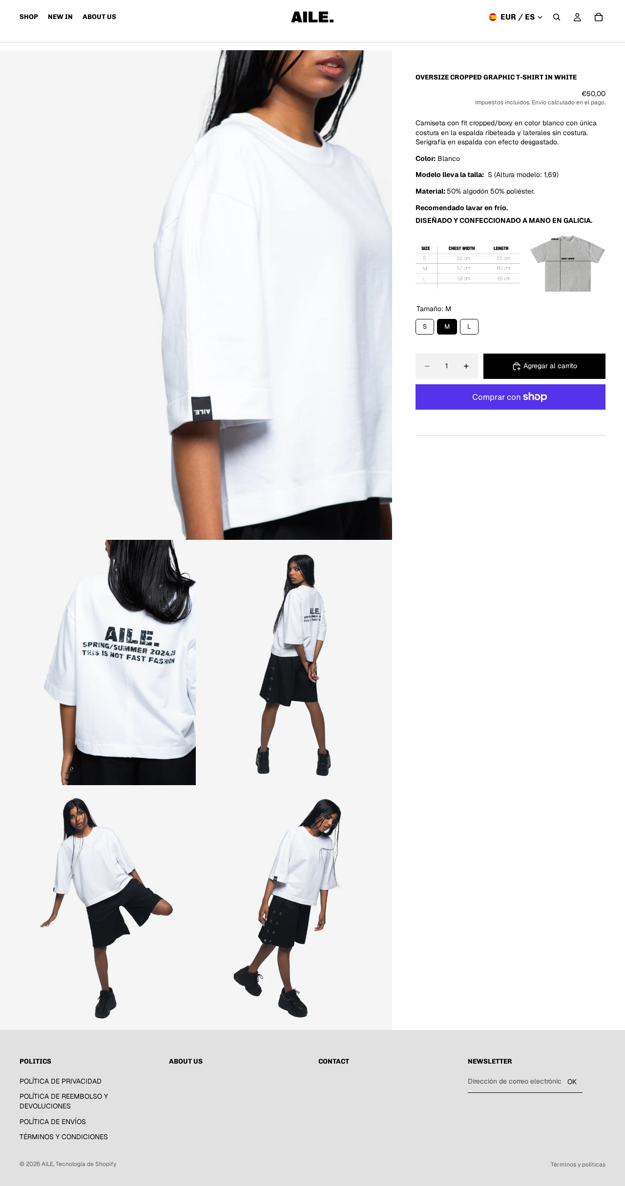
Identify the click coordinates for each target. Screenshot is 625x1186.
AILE (47, 1164)
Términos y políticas (578, 1164)
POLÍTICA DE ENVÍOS (53, 1121)
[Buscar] (556, 17)
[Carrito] (598, 17)
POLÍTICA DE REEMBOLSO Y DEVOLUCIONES (64, 1101)
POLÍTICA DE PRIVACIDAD (61, 1081)
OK (572, 1081)
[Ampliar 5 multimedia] (294, 907)
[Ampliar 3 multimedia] (294, 662)
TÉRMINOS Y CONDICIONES (64, 1137)
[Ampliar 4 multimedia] (98, 907)
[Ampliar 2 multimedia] (98, 662)
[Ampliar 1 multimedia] (196, 295)
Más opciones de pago (510, 419)
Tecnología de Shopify (86, 1164)
